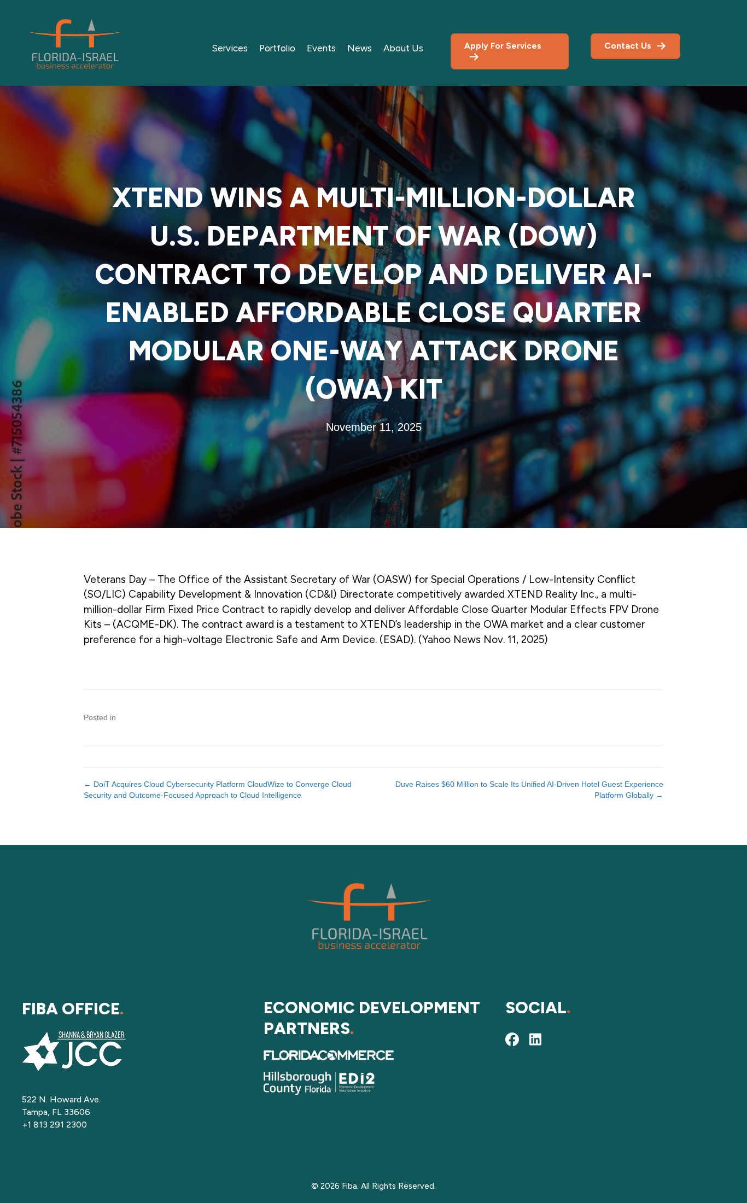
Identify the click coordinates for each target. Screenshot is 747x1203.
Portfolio (277, 48)
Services (230, 48)
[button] (512, 1039)
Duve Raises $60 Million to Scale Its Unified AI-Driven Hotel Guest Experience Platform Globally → (529, 789)
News (359, 48)
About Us (403, 48)
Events (321, 48)
